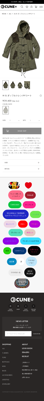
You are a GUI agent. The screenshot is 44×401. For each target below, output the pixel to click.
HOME (4, 14)
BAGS (4, 371)
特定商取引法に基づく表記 (30, 370)
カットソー (10, 224)
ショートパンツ (10, 241)
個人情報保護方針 (27, 373)
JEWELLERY (6, 384)
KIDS (4, 366)
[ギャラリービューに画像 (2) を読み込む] (13, 85)
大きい (22, 224)
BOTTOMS (5, 362)
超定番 (11, 262)
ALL (10, 14)
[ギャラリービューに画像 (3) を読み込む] (20, 85)
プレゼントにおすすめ (31, 241)
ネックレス (29, 205)
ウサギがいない (31, 261)
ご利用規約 (25, 366)
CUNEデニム (19, 251)
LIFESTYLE (5, 380)
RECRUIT (25, 356)
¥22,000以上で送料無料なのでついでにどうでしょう (15, 214)
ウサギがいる (16, 272)
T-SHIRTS (5, 353)
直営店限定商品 (30, 272)
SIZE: (4, 120)
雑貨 (7, 251)
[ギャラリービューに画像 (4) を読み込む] (27, 85)
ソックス (35, 214)
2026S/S (14, 185)
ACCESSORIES (7, 375)
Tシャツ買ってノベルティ (16, 195)
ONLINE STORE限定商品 (22, 283)
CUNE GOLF (15, 205)
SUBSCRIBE (36, 334)
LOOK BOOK (27, 348)
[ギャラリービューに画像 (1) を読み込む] (5, 85)
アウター (34, 224)
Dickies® (30, 195)
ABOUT (25, 344)
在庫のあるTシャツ (34, 251)
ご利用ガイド (26, 362)
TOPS (4, 357)
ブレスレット (16, 233)
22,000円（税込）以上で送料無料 (22, 2)
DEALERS (25, 352)
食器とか (30, 233)
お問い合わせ (26, 377)
